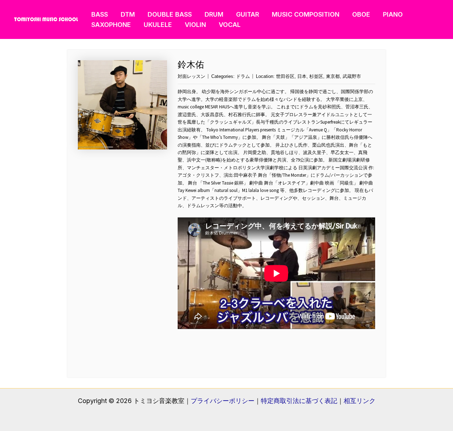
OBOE (361, 14)
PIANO (393, 14)
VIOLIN (195, 24)
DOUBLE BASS (170, 14)
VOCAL (230, 24)
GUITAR (247, 14)
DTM (128, 14)
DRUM (214, 14)
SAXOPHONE (111, 24)
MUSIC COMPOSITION (305, 14)
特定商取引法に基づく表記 (299, 400)
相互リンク (359, 400)
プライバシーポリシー (222, 400)
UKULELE (158, 24)
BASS (99, 14)
